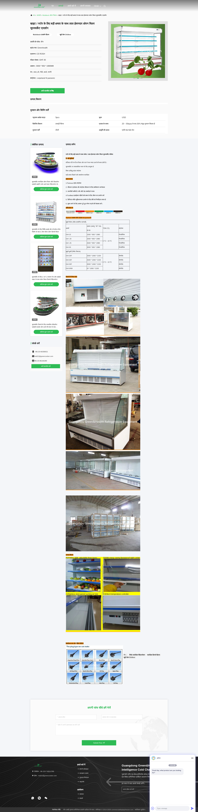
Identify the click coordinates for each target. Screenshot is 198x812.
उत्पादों (60, 6)
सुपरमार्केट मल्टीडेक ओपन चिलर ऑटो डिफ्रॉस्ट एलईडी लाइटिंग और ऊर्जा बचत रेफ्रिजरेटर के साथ (45, 184)
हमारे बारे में (72, 6)
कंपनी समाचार (85, 6)
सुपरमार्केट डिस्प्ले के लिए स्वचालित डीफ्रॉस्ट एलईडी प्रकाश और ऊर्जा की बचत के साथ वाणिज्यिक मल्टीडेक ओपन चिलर (44, 327)
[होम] (39, 6)
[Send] (192, 808)
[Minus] (192, 758)
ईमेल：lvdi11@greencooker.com (45, 776)
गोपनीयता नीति (56, 810)
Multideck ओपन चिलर (49, 15)
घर (53, 6)
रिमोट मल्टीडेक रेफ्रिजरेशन (137, 655)
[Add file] (152, 808)
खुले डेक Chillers (129, 657)
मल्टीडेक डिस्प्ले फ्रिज (153, 655)
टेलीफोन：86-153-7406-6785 (44, 771)
